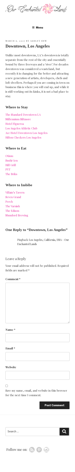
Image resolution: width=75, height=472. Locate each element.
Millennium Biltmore (18, 119)
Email (10, 348)
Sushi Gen (11, 160)
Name (10, 329)
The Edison (12, 211)
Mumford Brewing (16, 215)
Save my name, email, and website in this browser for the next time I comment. (36, 393)
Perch (9, 201)
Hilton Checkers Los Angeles (23, 137)
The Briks (11, 174)
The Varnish (12, 206)
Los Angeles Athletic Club (21, 128)
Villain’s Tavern (14, 192)
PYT (7, 169)
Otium (9, 156)
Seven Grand (13, 197)
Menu (39, 27)
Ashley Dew (38, 40)
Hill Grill (10, 165)
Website (10, 367)
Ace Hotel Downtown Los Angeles (26, 133)
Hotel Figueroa (14, 124)
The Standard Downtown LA (23, 114)
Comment (12, 279)
